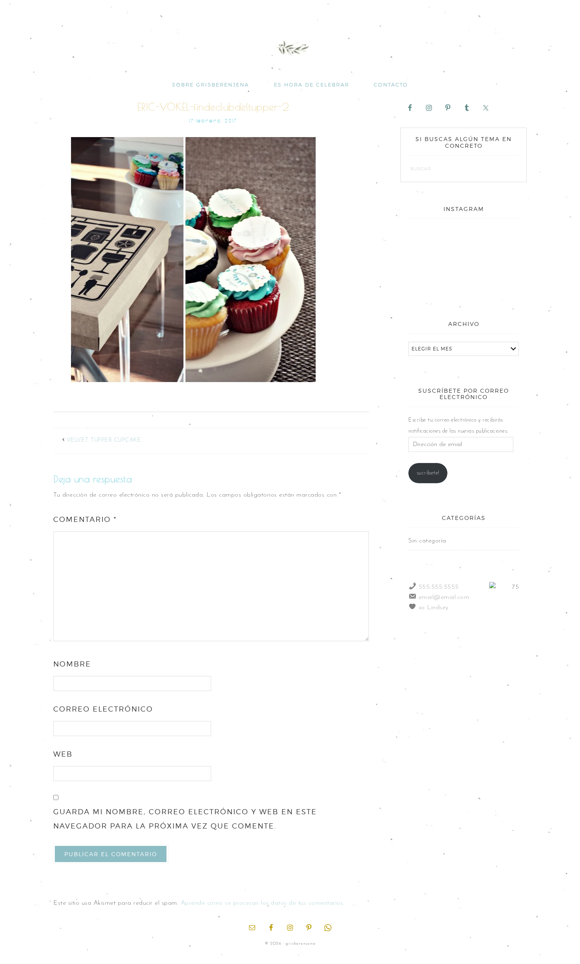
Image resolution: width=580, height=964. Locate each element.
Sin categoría (427, 541)
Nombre (72, 664)
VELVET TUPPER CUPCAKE (104, 440)
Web (63, 754)
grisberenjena (290, 48)
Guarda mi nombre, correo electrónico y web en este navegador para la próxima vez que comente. (185, 819)
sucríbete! (428, 473)
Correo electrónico (103, 709)
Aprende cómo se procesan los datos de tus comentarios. (262, 903)
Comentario (85, 519)
